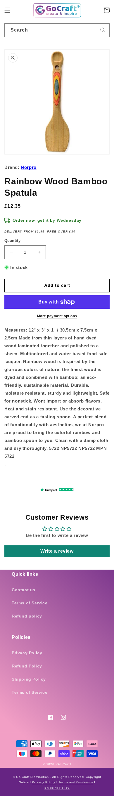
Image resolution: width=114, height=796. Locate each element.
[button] (7, 10)
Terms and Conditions (76, 782)
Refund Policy (27, 666)
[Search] (102, 30)
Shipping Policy (29, 679)
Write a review (56, 551)
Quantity (12, 240)
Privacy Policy (27, 653)
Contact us (23, 589)
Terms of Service (30, 603)
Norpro (29, 167)
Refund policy (27, 616)
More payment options (57, 316)
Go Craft (63, 764)
